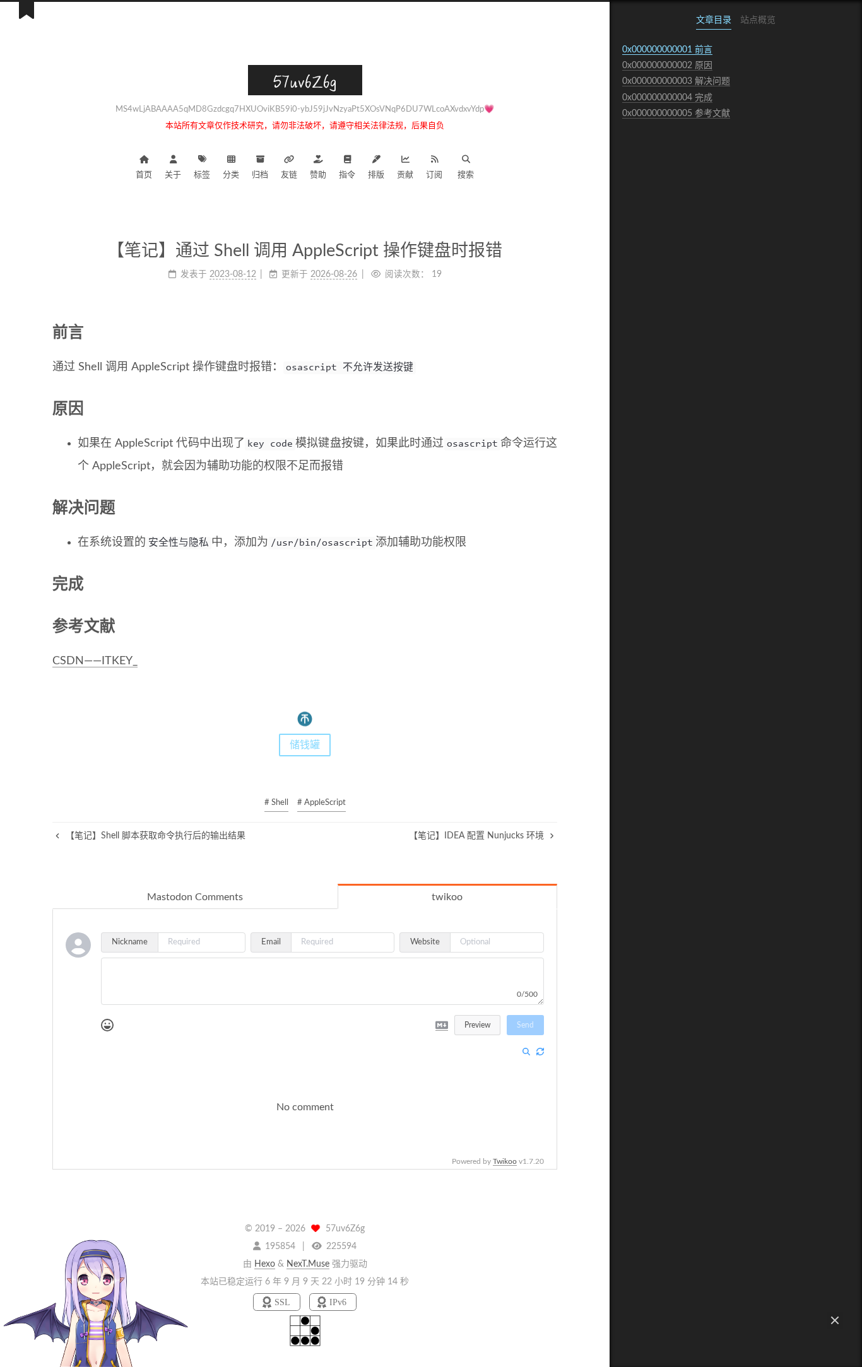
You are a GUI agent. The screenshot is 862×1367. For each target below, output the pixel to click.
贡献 (405, 175)
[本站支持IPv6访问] (333, 1302)
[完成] (548, 583)
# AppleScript (321, 803)
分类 (231, 175)
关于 (173, 175)
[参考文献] (548, 626)
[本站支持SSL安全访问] (278, 1302)
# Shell (276, 803)
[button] (835, 1320)
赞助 (318, 175)
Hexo (264, 1264)
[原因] (548, 408)
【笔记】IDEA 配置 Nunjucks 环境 (477, 835)
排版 (376, 175)
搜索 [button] (466, 175)
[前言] (548, 332)
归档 (260, 175)
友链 (289, 175)
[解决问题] (548, 507)
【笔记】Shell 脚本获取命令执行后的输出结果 (154, 835)
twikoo (447, 897)
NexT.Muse (307, 1264)
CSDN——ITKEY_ (95, 661)
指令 (347, 175)
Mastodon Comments (195, 897)
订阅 (434, 175)
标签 (202, 175)
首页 (144, 175)
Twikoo (505, 1161)
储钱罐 (305, 745)
